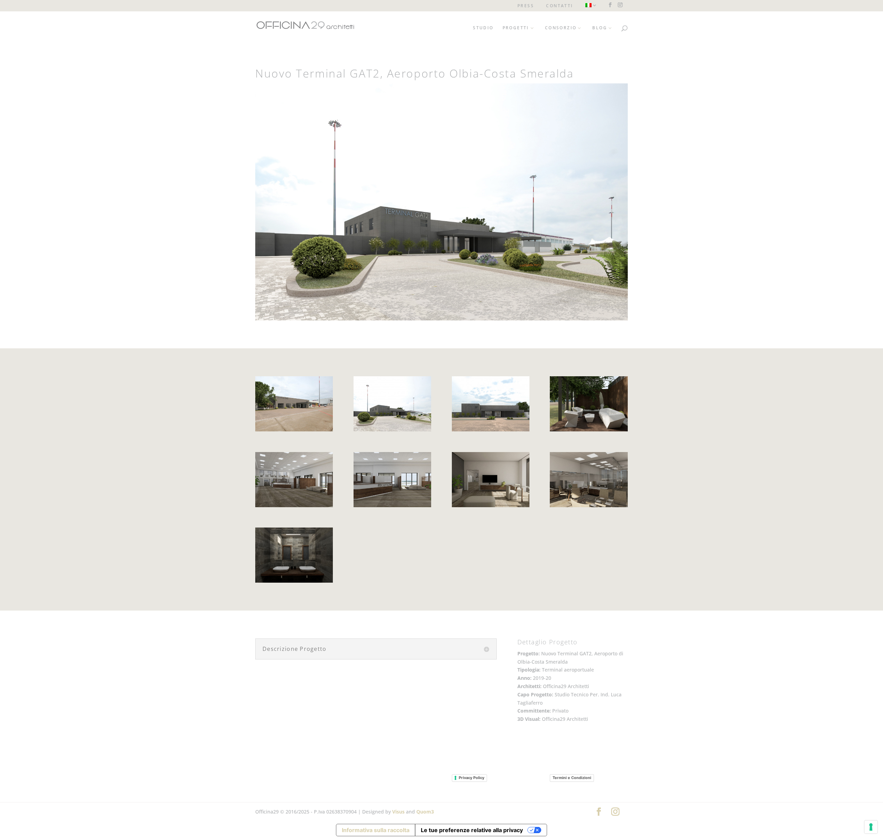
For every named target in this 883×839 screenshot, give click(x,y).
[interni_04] (490, 507)
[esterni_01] (294, 431)
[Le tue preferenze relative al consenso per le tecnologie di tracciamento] (870, 826)
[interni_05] (294, 582)
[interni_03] (588, 507)
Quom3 (425, 811)
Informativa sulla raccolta (375, 830)
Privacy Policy (471, 777)
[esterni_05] (588, 431)
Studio (483, 28)
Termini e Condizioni (572, 777)
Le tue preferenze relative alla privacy (472, 830)
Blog (599, 28)
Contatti (559, 6)
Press (525, 6)
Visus (398, 811)
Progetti (516, 28)
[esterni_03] (392, 431)
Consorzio (561, 28)
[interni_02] (392, 507)
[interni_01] (294, 507)
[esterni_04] (490, 431)
